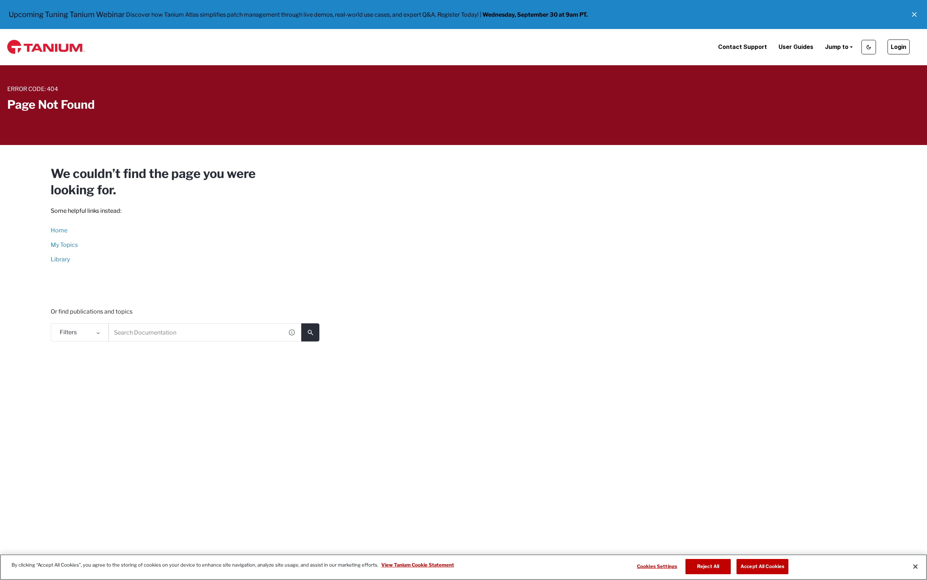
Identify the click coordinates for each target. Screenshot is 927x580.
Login (898, 46)
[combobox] (196, 332)
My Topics (64, 244)
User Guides (796, 46)
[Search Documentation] (310, 332)
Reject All (708, 566)
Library (60, 259)
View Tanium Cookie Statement (417, 565)
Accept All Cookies (762, 566)
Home (59, 230)
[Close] (915, 567)
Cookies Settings (657, 566)
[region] (463, 567)
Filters (68, 332)
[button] (914, 14)
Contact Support (742, 46)
